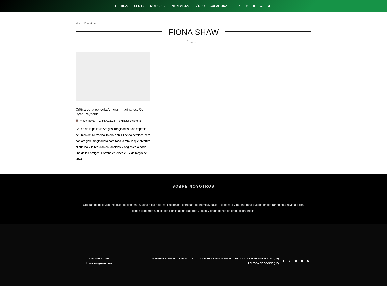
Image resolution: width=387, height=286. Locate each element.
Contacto (186, 258)
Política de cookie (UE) (263, 263)
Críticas (122, 6)
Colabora (218, 6)
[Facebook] (233, 6)
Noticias (157, 6)
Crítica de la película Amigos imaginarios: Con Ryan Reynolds (110, 112)
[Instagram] (246, 6)
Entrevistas (180, 6)
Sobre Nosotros (163, 258)
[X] (239, 6)
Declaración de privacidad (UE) (257, 258)
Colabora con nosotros (214, 258)
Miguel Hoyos (87, 120)
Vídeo (200, 6)
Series (139, 6)
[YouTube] (253, 6)
